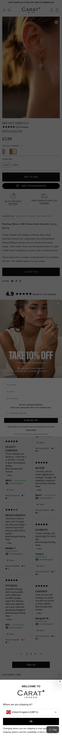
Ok (31, 721)
